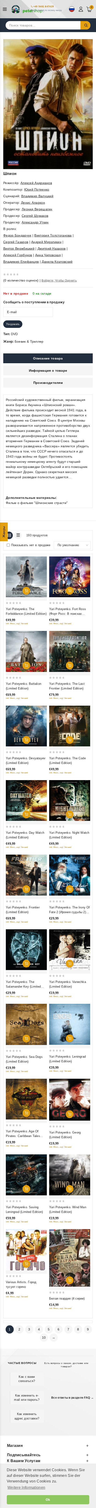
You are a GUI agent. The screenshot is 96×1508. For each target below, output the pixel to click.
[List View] (18, 535)
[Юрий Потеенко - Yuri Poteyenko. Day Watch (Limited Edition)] (26, 800)
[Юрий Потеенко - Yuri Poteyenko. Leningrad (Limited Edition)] (69, 1024)
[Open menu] (6, 9)
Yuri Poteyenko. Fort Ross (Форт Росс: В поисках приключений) (67, 613)
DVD (14, 334)
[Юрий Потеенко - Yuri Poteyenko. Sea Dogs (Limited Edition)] (26, 1024)
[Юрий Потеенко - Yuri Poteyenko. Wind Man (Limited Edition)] (69, 1174)
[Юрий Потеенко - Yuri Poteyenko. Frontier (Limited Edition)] (26, 875)
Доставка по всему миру (47, 10)
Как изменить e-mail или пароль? (26, 1397)
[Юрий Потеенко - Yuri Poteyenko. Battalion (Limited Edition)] (26, 651)
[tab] (48, 358)
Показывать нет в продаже (31, 545)
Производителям (48, 383)
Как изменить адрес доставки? (26, 1416)
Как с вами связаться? (26, 1379)
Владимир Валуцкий (37, 196)
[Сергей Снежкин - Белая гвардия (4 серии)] (69, 1258)
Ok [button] (48, 1499)
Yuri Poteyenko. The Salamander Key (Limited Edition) (23, 986)
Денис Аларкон (33, 202)
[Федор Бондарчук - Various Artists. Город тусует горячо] (26, 1249)
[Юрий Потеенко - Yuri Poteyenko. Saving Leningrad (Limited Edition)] (26, 1174)
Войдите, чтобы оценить (59, 280)
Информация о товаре (48, 370)
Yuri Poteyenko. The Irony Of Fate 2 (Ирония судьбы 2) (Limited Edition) (69, 912)
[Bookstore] (28, 9)
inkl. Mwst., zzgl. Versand (17, 623)
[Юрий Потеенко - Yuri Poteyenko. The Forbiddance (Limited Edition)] (26, 576)
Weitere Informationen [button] (26, 1487)
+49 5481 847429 (43, 6)
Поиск (85, 25)
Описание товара (48, 358)
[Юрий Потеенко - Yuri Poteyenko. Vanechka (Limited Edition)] (69, 949)
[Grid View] (9, 535)
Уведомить (13, 324)
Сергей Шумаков (35, 216)
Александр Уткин (35, 222)
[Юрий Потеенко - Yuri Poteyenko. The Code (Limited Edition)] (69, 726)
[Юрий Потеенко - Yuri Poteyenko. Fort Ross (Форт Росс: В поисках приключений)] (69, 576)
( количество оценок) (20, 280)
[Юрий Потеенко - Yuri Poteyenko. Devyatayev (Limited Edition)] (26, 726)
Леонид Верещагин (37, 209)
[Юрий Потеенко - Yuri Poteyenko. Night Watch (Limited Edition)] (69, 800)
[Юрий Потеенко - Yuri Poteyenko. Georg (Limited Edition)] (69, 1100)
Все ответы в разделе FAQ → (72, 1397)
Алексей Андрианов (36, 183)
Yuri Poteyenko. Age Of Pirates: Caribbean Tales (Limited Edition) (23, 1136)
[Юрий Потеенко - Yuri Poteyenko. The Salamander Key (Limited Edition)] (26, 949)
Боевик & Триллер (29, 341)
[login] (81, 9)
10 (44, 1337)
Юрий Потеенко (36, 189)
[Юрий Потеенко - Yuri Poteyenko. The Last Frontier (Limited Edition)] (69, 651)
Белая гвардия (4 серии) (67, 1298)
